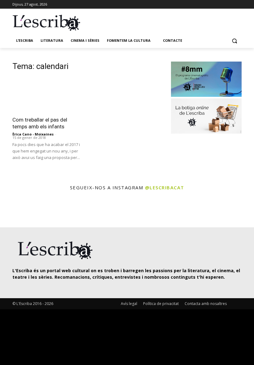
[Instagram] (229, 4)
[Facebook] (238, 4)
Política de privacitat (161, 303)
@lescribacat (164, 187)
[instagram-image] (14, 209)
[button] (234, 40)
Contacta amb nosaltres (206, 303)
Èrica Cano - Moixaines (33, 134)
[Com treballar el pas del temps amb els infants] (47, 94)
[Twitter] (221, 4)
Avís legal (129, 303)
